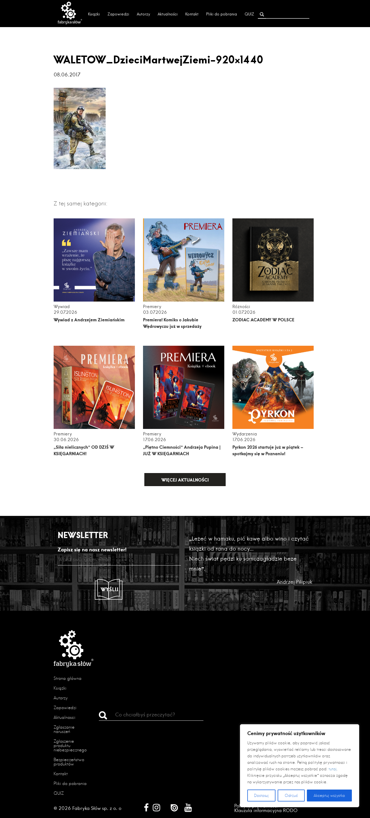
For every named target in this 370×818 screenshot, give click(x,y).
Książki (94, 14)
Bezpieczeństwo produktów (69, 762)
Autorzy (143, 14)
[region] (299, 765)
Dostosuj (261, 795)
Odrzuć (291, 795)
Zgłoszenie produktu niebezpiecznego (70, 745)
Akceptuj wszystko (329, 795)
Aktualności (168, 14)
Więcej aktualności (185, 480)
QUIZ (249, 14)
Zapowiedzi (118, 14)
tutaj (333, 769)
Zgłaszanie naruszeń (64, 729)
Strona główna (68, 678)
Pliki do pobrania (221, 14)
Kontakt (192, 14)
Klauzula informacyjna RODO (266, 810)
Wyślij (110, 589)
